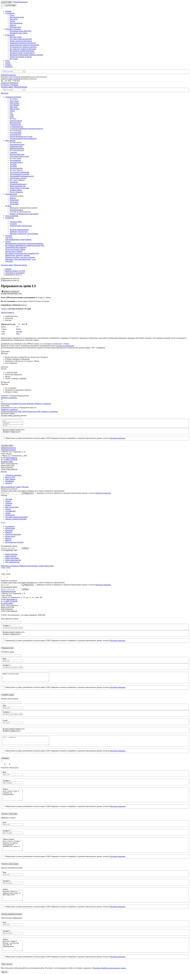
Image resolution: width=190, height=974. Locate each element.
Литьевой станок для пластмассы (22, 53)
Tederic (12, 111)
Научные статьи (16, 37)
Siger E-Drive (14, 103)
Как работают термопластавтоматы (23, 49)
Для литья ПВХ (15, 132)
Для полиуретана (16, 168)
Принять (4, 972)
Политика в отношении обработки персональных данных (22, 566)
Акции (7, 63)
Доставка (8, 499)
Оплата (8, 501)
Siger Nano (14, 107)
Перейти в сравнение (9, 398)
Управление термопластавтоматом (23, 43)
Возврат (8, 505)
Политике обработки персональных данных (109, 968)
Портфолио (14, 182)
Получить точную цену (9, 814)
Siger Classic (14, 101)
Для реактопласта (16, 162)
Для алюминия (15, 160)
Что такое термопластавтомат (21, 39)
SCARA (8, 206)
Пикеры (13, 198)
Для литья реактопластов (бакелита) (23, 138)
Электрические (15, 125)
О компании (10, 13)
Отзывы (8, 65)
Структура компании (13, 534)
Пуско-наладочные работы (15, 249)
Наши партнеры (11, 554)
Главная (8, 11)
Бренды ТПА (10, 477)
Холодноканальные (17, 144)
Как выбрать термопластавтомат (22, 51)
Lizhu (12, 117)
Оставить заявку (7, 87)
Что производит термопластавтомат (23, 47)
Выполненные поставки (14, 542)
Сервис (8, 241)
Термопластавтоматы (13, 97)
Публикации (10, 35)
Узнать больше (7, 964)
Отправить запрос (8, 695)
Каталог (4, 471)
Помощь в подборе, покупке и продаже (20, 257)
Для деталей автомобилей (19, 172)
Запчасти (8, 235)
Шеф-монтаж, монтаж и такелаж (17, 255)
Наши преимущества (17, 186)
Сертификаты (10, 511)
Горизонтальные (16, 121)
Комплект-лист (15, 27)
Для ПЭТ (13, 164)
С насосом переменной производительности (26, 129)
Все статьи (14, 59)
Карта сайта (49, 566)
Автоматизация (11, 194)
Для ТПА (8, 237)
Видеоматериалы (16, 23)
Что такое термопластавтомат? (16, 517)
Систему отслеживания (64, 346)
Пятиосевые (14, 200)
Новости (13, 25)
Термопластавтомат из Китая (20, 57)
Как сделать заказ (11, 507)
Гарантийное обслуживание (15, 247)
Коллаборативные (16, 210)
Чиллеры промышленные (19, 230)
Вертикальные (15, 123)
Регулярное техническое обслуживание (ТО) (22, 253)
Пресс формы (10, 140)
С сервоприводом (16, 127)
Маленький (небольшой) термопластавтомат (26, 55)
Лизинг (8, 509)
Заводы (12, 21)
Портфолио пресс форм (18, 33)
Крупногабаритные (17, 154)
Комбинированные (17, 148)
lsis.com (19, 331)
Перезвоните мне (7, 648)
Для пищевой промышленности (22, 176)
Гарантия (8, 503)
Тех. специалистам (12, 562)
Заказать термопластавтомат (15, 519)
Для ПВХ (13, 166)
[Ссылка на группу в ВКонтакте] (3, 572)
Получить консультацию (10, 864)
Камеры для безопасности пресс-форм (24, 214)
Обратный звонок (20, 87)
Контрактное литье (17, 17)
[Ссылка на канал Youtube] (7, 572)
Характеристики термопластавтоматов (24, 45)
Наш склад (14, 19)
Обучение (9, 261)
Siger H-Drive (15, 109)
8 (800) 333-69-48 (13, 79)
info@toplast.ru (11, 458)
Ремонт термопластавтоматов (21, 41)
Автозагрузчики (16, 222)
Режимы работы (16, 190)
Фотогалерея (10, 528)
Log (11, 113)
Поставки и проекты (13, 29)
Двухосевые (14, 204)
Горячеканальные (16, 146)
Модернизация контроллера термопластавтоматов (24, 243)
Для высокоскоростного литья (21, 136)
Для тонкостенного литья (19, 156)
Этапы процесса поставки (19, 188)
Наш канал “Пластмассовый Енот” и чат (20, 259)
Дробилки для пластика (18, 232)
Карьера (8, 538)
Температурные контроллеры (21, 226)
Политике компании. (118, 438)
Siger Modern (14, 105)
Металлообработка (8, 487)
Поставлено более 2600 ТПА (20, 31)
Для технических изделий (19, 174)
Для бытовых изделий (18, 178)
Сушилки (13, 224)
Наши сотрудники (12, 558)
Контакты (9, 67)
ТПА (88, 348)
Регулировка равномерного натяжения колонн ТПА (24, 245)
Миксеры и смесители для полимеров (24, 234)
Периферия (9, 218)
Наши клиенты (11, 556)
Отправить (5, 758)
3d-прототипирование (18, 184)
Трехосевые (14, 202)
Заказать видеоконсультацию (11, 914)
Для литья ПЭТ (15, 134)
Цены (7, 61)
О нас (12, 15)
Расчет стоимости (16, 192)
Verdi (11, 115)
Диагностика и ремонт (13, 251)
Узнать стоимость (7, 312)
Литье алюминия (11, 216)
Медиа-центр (10, 536)
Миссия (8, 540)
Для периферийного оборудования (18, 239)
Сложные (13, 152)
